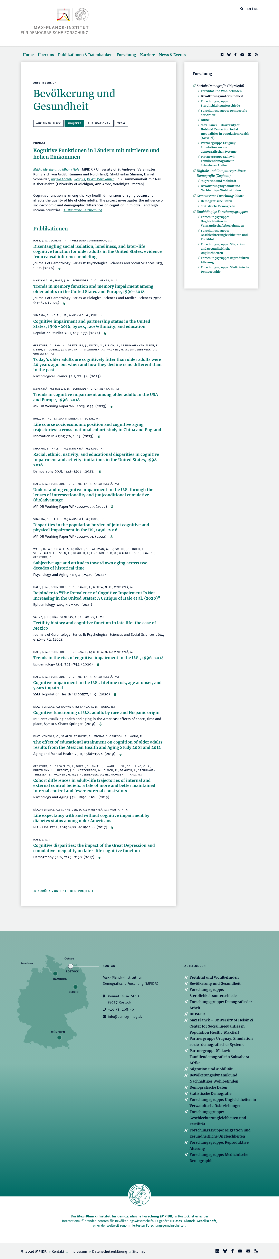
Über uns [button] (46, 54)
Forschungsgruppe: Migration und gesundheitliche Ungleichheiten (223, 248)
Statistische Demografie (218, 206)
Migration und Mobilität (218, 181)
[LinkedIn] (221, 55)
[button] (241, 9)
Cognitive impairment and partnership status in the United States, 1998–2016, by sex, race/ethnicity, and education (91, 324)
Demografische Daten (216, 201)
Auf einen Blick (48, 123)
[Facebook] (235, 55)
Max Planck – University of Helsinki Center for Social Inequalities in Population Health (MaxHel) (221, 1026)
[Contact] (246, 1251)
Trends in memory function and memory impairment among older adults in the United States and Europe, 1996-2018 (93, 289)
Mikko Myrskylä (44, 169)
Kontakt (58, 1251)
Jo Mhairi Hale (68, 169)
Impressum (78, 1251)
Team (121, 123)
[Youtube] (242, 55)
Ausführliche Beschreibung (83, 210)
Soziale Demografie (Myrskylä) (220, 86)
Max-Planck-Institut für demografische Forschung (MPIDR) (125, 1216)
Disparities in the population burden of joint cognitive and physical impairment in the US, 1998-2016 (91, 527)
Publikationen (99, 123)
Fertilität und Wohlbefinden (221, 91)
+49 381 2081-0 (121, 1009)
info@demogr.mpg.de (125, 1016)
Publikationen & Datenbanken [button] (85, 54)
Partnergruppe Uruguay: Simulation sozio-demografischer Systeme (219, 147)
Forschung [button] (126, 54)
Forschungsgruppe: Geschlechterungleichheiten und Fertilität (224, 235)
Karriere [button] (147, 54)
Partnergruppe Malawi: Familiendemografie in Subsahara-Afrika (218, 161)
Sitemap (138, 1251)
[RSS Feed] (256, 55)
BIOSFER (207, 120)
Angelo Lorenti (61, 179)
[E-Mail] (249, 55)
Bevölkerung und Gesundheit (222, 96)
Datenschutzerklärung (109, 1251)
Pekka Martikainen (100, 179)
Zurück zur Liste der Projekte (66, 891)
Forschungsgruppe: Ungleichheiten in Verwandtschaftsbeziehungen (222, 221)
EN (249, 8)
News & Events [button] (172, 54)
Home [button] (28, 54)
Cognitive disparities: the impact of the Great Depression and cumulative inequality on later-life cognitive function (94, 848)
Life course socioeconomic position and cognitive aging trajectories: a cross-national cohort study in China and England (97, 427)
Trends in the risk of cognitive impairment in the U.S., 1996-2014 (98, 657)
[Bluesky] (229, 55)
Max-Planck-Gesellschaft (195, 1221)
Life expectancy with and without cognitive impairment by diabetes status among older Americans (91, 818)
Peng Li (79, 179)
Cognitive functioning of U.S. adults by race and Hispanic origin (96, 712)
